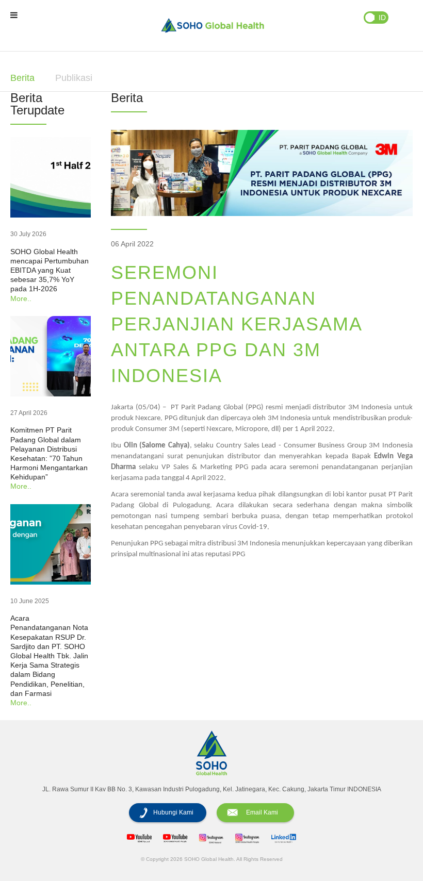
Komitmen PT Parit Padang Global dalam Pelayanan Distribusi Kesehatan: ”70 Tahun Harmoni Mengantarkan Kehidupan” (49, 453)
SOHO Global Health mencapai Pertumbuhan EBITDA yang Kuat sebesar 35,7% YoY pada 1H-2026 (49, 270)
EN (370, 17)
